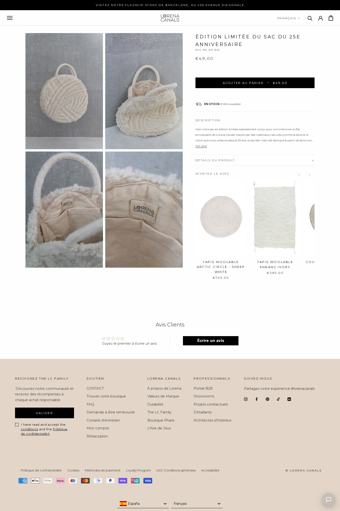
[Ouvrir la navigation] (9, 18)
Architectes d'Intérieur (213, 420)
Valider (44, 413)
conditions (29, 429)
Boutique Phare (160, 420)
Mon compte (98, 428)
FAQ (90, 404)
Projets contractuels (211, 404)
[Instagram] (245, 399)
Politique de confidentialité (41, 470)
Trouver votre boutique (106, 396)
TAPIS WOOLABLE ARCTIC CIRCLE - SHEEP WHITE (221, 267)
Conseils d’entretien (103, 420)
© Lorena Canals (303, 470)
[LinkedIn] (289, 399)
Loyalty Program (138, 470)
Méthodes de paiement (103, 470)
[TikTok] (278, 399)
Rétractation (97, 436)
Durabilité (155, 404)
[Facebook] (256, 399)
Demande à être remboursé (111, 412)
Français (286, 18)
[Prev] (299, 175)
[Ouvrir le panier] (331, 18)
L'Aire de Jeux (159, 428)
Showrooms (204, 396)
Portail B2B (203, 388)
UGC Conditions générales (176, 470)
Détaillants (203, 412)
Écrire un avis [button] (210, 340)
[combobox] (143, 503)
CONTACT (95, 388)
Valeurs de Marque (163, 396)
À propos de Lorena (164, 388)
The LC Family (159, 412)
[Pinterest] (267, 399)
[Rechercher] (310, 17)
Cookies (73, 470)
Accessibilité (210, 470)
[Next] (309, 175)
